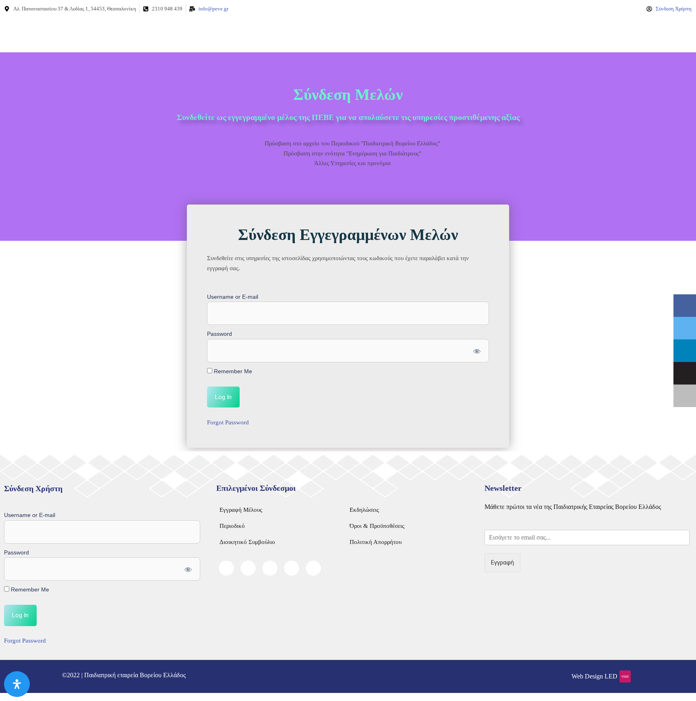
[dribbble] (292, 568)
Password (219, 334)
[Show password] (476, 350)
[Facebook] (226, 568)
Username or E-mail (232, 297)
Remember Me (232, 371)
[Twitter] (248, 568)
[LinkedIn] (270, 568)
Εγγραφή (502, 562)
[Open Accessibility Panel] (17, 684)
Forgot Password (228, 422)
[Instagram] (313, 568)
